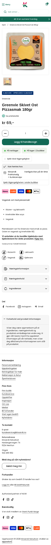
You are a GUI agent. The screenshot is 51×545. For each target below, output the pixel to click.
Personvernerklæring (11, 365)
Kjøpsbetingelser (9, 368)
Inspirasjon (7, 400)
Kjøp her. (39, 239)
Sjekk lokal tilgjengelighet (18, 158)
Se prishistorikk (12, 116)
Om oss (5, 404)
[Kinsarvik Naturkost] (25, 4)
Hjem (4, 25)
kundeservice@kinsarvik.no (14, 432)
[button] (46, 4)
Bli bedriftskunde (21, 485)
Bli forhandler (8, 411)
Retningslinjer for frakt (12, 372)
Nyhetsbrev (7, 417)
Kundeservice (8, 394)
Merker (5, 407)
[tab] (15, 177)
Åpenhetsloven (9, 378)
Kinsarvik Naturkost (29, 539)
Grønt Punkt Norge (30, 511)
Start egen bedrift (10, 414)
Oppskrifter (7, 397)
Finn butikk (7, 390)
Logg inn (6, 485)
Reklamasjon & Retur (11, 375)
